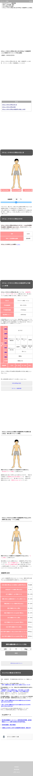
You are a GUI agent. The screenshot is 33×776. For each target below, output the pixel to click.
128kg (5, 333)
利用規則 (16, 767)
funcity (31, 1)
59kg (5, 357)
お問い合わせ (16, 772)
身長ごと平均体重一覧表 (8, 4)
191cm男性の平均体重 (8, 6)
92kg (5, 343)
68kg (5, 352)
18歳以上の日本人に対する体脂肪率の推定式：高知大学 (16, 727)
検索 (16, 653)
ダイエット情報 (4, 1)
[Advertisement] (16, 29)
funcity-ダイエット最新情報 (9, 3)
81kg (5, 347)
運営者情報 (16, 769)
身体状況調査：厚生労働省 (9, 724)
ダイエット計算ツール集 (13, 736)
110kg (5, 338)
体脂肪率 (10, 199)
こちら (18, 244)
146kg (5, 329)
